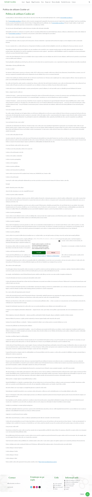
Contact (74, 2)
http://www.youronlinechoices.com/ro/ (48, 461)
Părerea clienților (56, 2)
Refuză (53, 252)
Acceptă (39, 252)
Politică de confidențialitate (53, 255)
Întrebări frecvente (65, 2)
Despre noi (47, 2)
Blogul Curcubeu (35, 2)
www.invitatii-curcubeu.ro (66, 17)
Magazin (28, 2)
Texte (42, 2)
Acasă (23, 2)
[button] (59, 241)
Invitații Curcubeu (10, 2)
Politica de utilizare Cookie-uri (39, 255)
